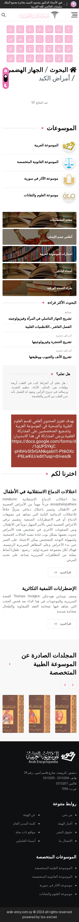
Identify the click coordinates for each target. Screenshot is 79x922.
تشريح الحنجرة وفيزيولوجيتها (51, 342)
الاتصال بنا (65, 841)
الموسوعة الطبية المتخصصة (53, 868)
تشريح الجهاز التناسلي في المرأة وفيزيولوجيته (39, 318)
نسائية (68, 312)
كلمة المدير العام (24, 823)
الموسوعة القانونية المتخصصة (37, 162)
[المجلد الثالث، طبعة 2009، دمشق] (60, 714)
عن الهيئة (29, 815)
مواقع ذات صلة (25, 832)
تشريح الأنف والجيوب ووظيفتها (50, 357)
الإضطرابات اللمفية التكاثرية (49, 588)
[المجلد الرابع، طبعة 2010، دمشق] (34, 714)
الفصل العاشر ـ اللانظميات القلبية (48, 327)
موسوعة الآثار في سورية (41, 178)
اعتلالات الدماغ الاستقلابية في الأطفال (39, 491)
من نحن (67, 815)
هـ (30, 58)
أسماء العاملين (25, 841)
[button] (72, 685)
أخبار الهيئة (65, 823)
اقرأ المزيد (65, 572)
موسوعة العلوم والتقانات (41, 195)
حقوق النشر (64, 832)
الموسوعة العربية (46, 145)
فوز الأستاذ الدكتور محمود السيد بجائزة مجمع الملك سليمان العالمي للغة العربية (33, 4)
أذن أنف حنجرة (63, 335)
